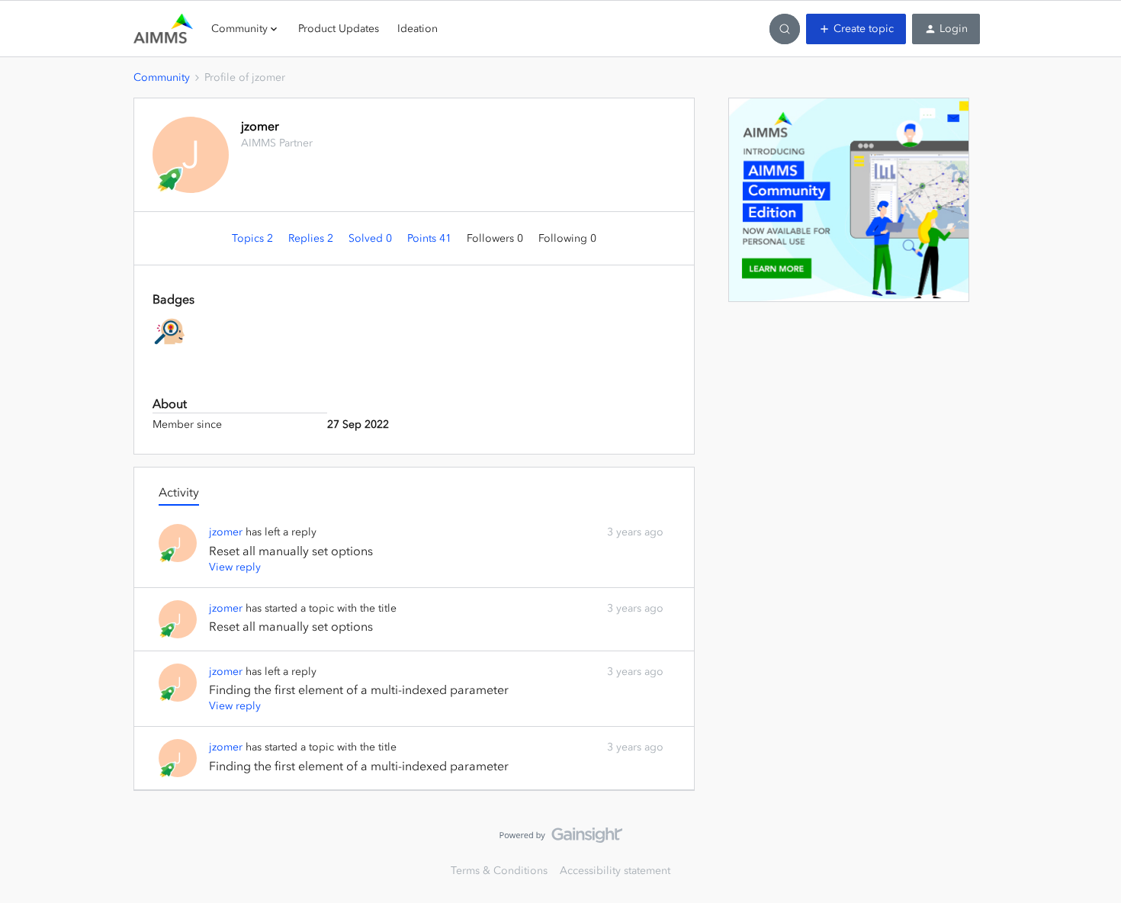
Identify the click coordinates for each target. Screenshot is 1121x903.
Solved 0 (372, 238)
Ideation (417, 28)
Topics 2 (254, 238)
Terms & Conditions (499, 870)
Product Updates (338, 28)
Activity (179, 492)
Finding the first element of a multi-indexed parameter (359, 689)
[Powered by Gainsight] (560, 838)
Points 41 (431, 238)
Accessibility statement (615, 870)
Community (161, 77)
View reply (235, 567)
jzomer (260, 125)
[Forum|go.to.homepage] (163, 29)
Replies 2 (312, 238)
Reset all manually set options (291, 550)
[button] (856, 29)
